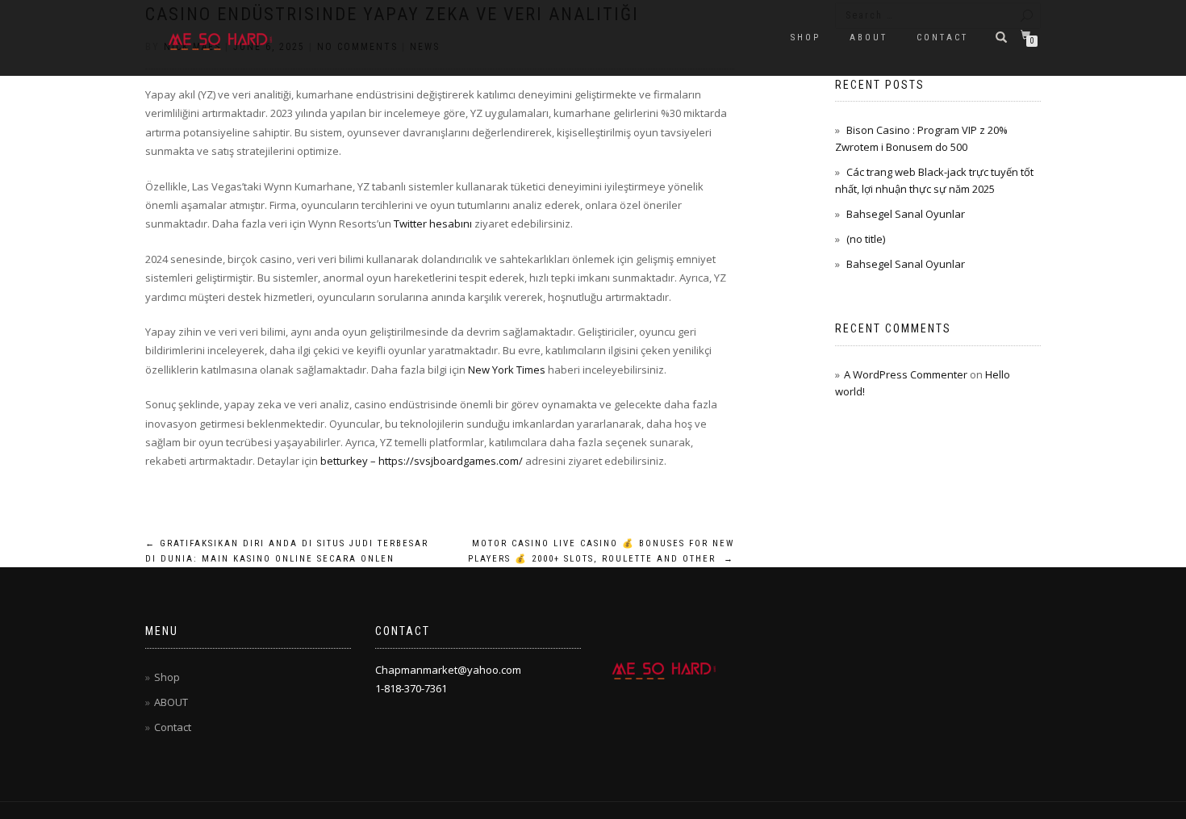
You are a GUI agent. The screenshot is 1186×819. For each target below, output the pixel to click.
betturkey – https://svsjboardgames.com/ (421, 460)
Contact (942, 37)
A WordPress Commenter (905, 374)
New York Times (506, 369)
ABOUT (868, 37)
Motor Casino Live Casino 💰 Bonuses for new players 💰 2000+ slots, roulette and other (601, 551)
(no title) (865, 239)
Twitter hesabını (433, 223)
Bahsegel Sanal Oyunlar (905, 214)
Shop (806, 37)
